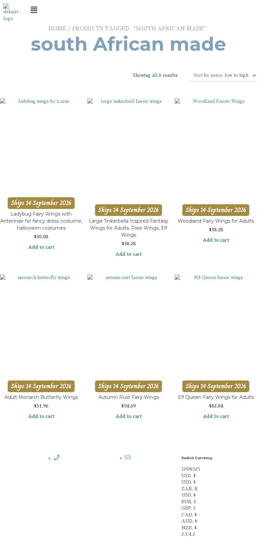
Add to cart (41, 247)
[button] (128, 9)
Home (57, 28)
